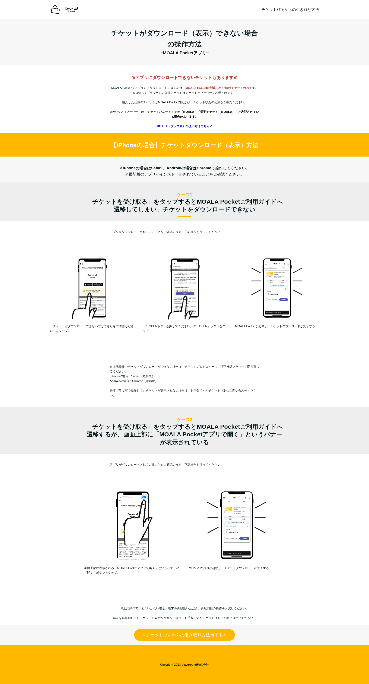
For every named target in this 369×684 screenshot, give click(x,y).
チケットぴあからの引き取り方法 (290, 9)
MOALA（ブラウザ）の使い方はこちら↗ (184, 126)
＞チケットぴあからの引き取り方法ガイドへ (184, 635)
